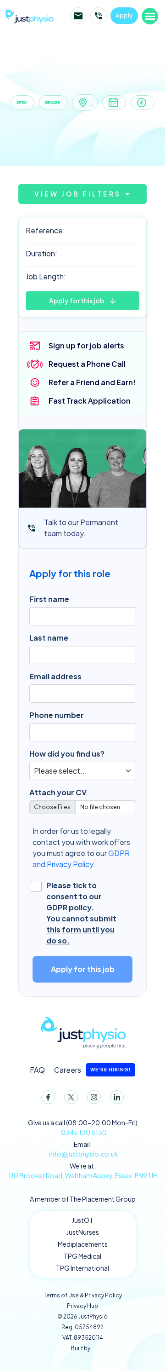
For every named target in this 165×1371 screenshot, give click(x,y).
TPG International (82, 1268)
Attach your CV (58, 792)
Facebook (48, 1097)
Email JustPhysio (78, 15)
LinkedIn (117, 1097)
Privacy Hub (82, 1305)
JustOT (83, 1220)
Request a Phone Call (87, 364)
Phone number (56, 715)
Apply (124, 15)
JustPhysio (29, 16)
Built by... (82, 1348)
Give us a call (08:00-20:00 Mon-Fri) (83, 1127)
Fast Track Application (90, 400)
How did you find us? (66, 753)
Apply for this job (76, 300)
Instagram (94, 1097)
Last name (48, 637)
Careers (92, 1070)
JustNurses (82, 1232)
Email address (55, 676)
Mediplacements (83, 1244)
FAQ (37, 1070)
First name (49, 599)
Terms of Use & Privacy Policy (83, 1295)
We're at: (84, 1171)
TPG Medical (82, 1256)
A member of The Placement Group (83, 1199)
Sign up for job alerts (86, 345)
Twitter (71, 1097)
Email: (83, 1149)
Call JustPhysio (98, 15)
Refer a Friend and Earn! (92, 382)
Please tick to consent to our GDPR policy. (81, 912)
